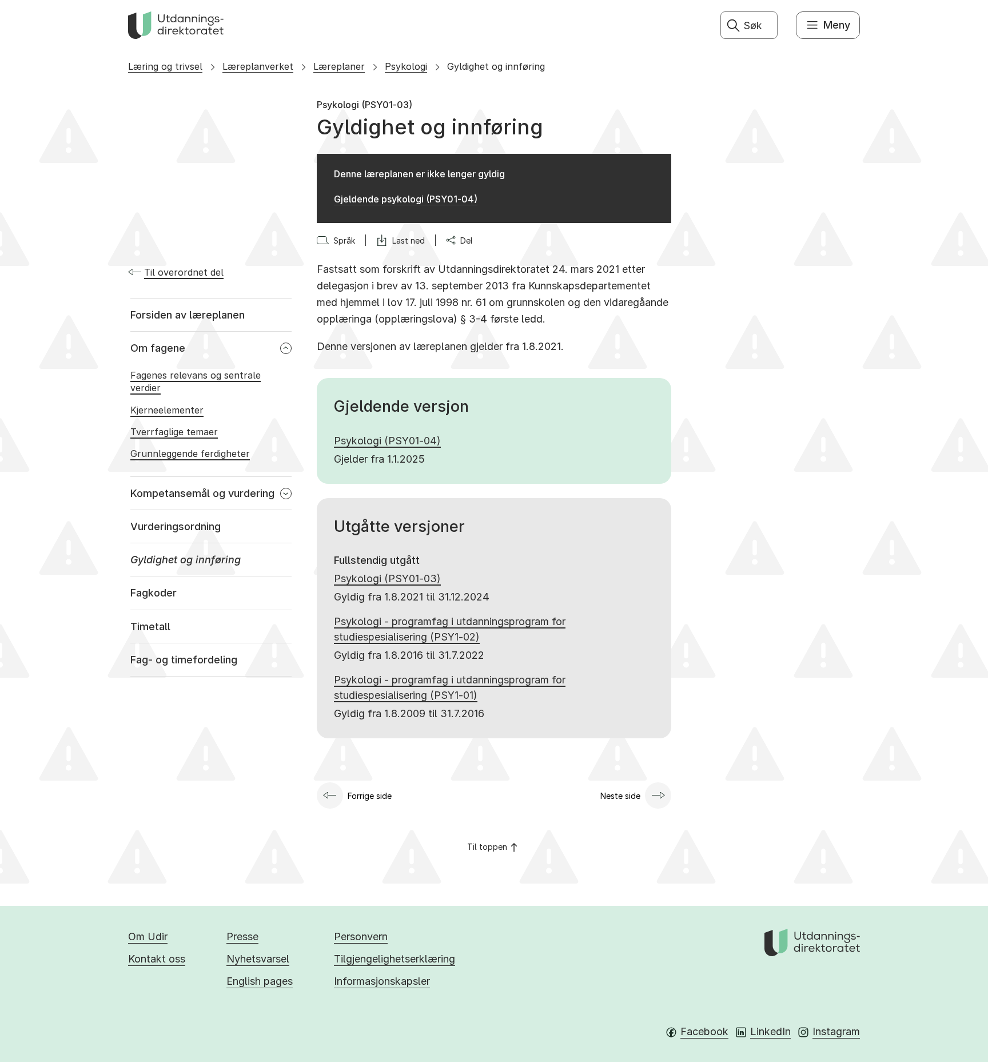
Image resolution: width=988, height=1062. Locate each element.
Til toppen (487, 847)
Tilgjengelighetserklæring (394, 959)
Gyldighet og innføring (496, 66)
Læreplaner (339, 66)
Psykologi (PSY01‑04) (387, 441)
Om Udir (148, 936)
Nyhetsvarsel (257, 959)
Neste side (620, 796)
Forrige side (370, 796)
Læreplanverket (257, 66)
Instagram (836, 1031)
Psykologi (406, 66)
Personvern (361, 936)
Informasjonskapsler (382, 981)
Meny (836, 25)
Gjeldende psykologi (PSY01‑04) (405, 199)
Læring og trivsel (165, 66)
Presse (242, 936)
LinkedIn (770, 1031)
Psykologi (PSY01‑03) (387, 578)
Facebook (704, 1031)
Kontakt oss (156, 959)
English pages (259, 981)
